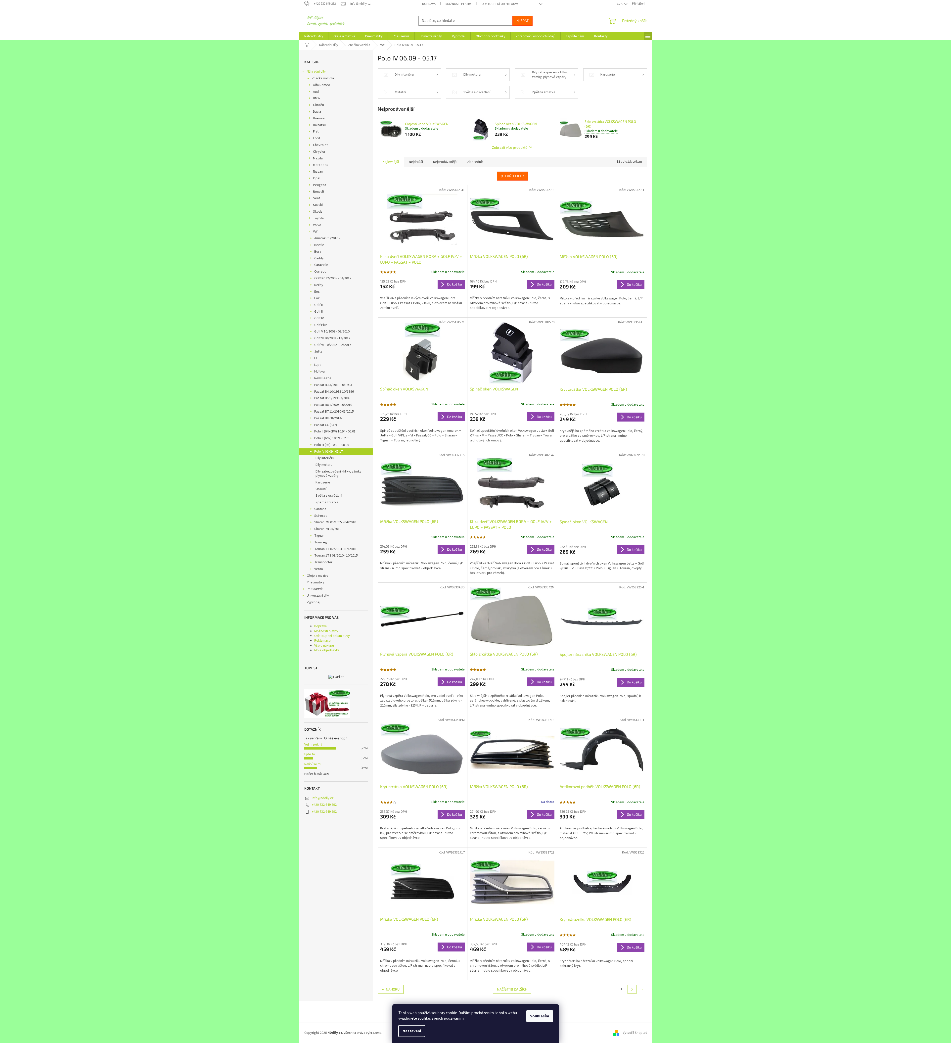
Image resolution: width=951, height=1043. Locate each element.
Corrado (320, 271)
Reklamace (322, 640)
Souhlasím (539, 1016)
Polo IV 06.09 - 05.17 (328, 451)
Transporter (323, 562)
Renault (318, 191)
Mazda (318, 158)
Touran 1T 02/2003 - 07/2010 (335, 549)
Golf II (318, 304)
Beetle (319, 244)
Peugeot (319, 185)
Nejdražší (416, 161)
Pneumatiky (315, 582)
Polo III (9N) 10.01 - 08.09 (331, 444)
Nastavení (412, 1031)
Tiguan (319, 535)
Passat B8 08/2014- (328, 418)
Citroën (318, 104)
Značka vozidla (323, 78)
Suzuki (318, 204)
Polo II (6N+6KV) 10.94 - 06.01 (335, 431)
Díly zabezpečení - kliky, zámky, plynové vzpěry (339, 473)
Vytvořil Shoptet (635, 1032)
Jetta (318, 351)
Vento (318, 569)
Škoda (317, 211)
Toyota (318, 218)
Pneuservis (315, 588)
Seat (316, 198)
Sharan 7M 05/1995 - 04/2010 (335, 522)
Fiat (315, 131)
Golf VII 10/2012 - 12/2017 (332, 344)
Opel (316, 178)
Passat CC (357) (325, 425)
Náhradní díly (316, 71)
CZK (620, 4)
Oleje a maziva (317, 575)
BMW (316, 98)
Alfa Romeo (321, 85)
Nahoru (393, 989)
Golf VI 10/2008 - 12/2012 (332, 338)
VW (315, 231)
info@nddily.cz (323, 798)
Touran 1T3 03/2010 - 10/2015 (336, 555)
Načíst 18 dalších (512, 989)
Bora (317, 251)
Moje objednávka (327, 650)
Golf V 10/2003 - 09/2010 (332, 331)
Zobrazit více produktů (509, 147)
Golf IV (319, 318)
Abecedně (475, 161)
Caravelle (321, 264)
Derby (318, 285)
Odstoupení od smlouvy (500, 4)
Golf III (318, 311)
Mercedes (320, 164)
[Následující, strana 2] (632, 989)
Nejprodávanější (445, 161)
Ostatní (321, 488)
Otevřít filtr (512, 176)
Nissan (318, 171)
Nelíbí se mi (312, 764)
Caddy (319, 258)
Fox (316, 298)
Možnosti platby (459, 4)
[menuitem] (313, 36)
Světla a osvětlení (329, 495)
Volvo (317, 225)
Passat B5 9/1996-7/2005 (332, 398)
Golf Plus (320, 325)
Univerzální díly (318, 595)
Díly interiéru (325, 458)
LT (315, 358)
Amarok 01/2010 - (327, 238)
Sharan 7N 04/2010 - (328, 528)
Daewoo (319, 118)
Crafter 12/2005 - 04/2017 (332, 278)
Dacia (317, 111)
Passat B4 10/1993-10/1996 (334, 391)
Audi (316, 91)
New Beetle (322, 378)
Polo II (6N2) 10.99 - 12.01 (332, 438)
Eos (317, 291)
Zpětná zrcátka (327, 502)
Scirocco (320, 515)
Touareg (320, 542)
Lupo (317, 364)
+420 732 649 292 (324, 804)
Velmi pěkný (313, 744)
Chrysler (319, 151)
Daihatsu (319, 125)
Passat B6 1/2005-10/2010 (333, 404)
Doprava (429, 4)
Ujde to (309, 754)
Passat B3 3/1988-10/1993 (333, 384)
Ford (316, 138)
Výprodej (313, 602)
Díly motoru (324, 464)
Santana (320, 509)
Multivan (320, 371)
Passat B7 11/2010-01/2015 (334, 411)
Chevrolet (320, 144)
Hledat (522, 20)
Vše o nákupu (324, 645)
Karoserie (323, 482)
